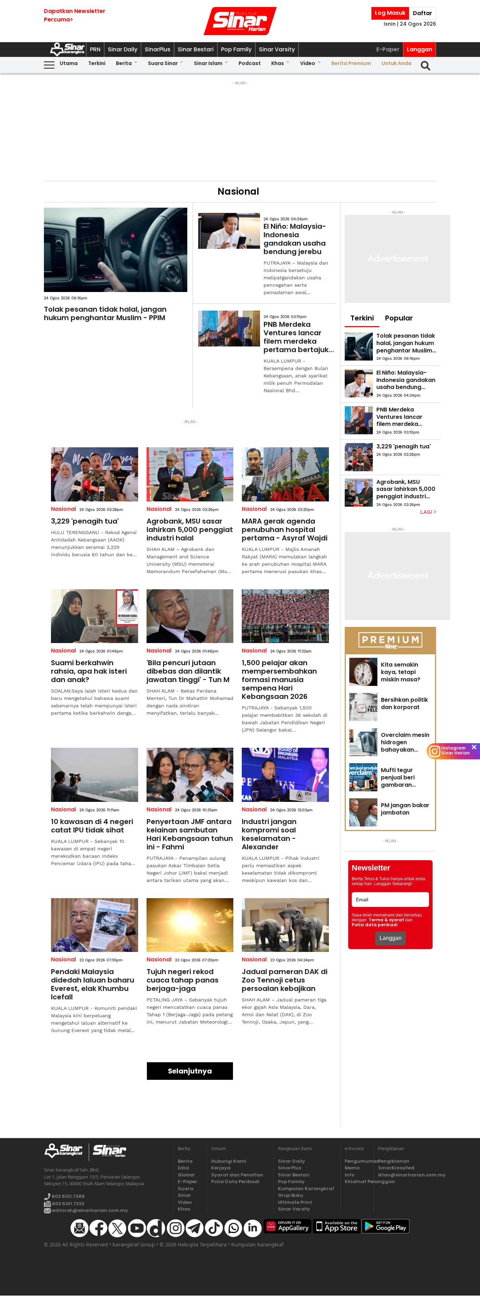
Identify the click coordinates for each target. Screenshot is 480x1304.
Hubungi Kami (228, 1161)
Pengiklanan (393, 1161)
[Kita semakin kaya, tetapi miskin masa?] (363, 672)
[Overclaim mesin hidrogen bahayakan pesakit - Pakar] (363, 742)
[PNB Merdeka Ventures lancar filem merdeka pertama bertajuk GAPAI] (229, 328)
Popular (399, 318)
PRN (95, 49)
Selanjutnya (190, 1071)
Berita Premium (351, 63)
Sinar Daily (122, 49)
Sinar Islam (208, 63)
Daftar (422, 13)
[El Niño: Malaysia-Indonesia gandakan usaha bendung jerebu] (229, 231)
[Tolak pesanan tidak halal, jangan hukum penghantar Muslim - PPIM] (115, 250)
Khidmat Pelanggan (357, 1181)
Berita (124, 63)
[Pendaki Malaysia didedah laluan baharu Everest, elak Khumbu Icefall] (94, 925)
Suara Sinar (163, 63)
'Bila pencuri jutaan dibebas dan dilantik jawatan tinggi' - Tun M (188, 671)
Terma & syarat (386, 919)
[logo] (66, 1152)
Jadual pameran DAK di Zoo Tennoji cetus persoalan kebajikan (284, 980)
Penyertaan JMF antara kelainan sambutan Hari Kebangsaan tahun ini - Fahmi (190, 834)
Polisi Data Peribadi (235, 1181)
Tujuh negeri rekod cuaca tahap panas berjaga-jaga (183, 980)
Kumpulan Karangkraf (306, 1188)
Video (307, 63)
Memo (352, 1167)
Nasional (63, 509)
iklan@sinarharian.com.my (407, 1175)
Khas (277, 63)
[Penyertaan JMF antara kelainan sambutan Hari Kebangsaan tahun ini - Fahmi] (190, 775)
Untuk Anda (396, 63)
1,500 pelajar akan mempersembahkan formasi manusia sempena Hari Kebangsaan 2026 (279, 680)
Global (186, 1175)
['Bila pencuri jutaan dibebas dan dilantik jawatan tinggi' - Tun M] (190, 616)
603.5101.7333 (67, 1203)
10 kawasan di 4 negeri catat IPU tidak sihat (92, 825)
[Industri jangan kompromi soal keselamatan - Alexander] (285, 775)
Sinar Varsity (277, 49)
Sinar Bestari (196, 49)
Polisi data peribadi (375, 924)
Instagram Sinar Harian (455, 750)
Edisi (183, 1167)
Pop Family (236, 49)
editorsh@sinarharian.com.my (89, 1210)
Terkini (96, 63)
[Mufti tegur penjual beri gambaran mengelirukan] (363, 777)
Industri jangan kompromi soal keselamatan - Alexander (269, 834)
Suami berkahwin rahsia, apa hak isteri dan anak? (89, 671)
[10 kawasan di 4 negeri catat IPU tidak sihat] (94, 775)
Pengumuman (357, 1161)
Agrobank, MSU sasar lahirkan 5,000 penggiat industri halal (190, 529)
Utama (69, 63)
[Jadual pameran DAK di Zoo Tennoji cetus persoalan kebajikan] (285, 925)
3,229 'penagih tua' (85, 521)
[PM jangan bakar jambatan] (363, 812)
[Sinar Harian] (240, 21)
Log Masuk (390, 13)
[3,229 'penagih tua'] (94, 474)
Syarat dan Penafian (237, 1175)
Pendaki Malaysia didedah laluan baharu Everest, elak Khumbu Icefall (92, 984)
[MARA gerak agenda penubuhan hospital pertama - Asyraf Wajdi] (285, 474)
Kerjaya (221, 1167)
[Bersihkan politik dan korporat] (363, 707)
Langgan (419, 49)
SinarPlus (157, 49)
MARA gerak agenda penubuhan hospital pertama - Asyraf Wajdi (284, 529)
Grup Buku (290, 1195)
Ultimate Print (295, 1202)
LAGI (427, 512)
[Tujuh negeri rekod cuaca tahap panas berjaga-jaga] (190, 925)
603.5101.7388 (68, 1196)
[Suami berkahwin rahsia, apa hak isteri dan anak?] (94, 616)
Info (350, 1175)
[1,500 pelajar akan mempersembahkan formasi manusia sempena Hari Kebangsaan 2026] (285, 616)
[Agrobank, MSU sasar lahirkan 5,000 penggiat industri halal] (190, 474)
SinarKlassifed (396, 1167)
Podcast (250, 63)
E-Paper (388, 49)
